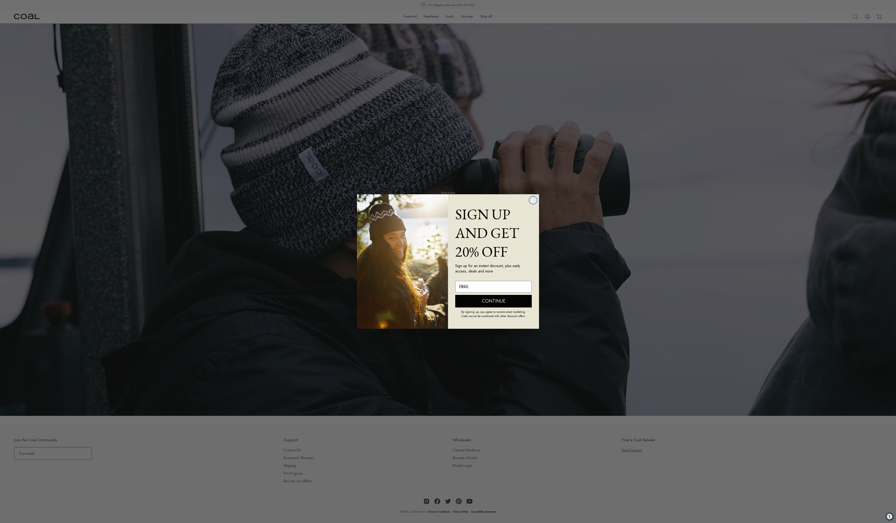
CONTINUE (493, 301)
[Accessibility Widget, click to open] (890, 516)
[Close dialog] (533, 200)
